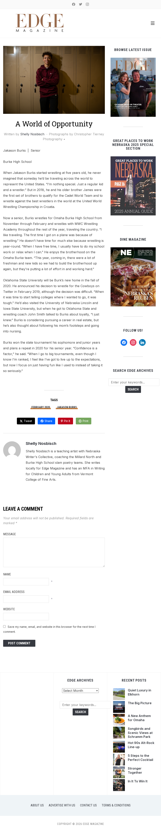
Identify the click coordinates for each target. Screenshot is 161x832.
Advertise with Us (62, 805)
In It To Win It (137, 781)
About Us (37, 805)
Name (7, 574)
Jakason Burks (67, 407)
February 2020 (40, 407)
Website (9, 609)
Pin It (67, 421)
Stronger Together (135, 770)
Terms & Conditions (116, 805)
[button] (153, 23)
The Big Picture (140, 703)
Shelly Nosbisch (32, 134)
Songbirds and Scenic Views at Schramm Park (140, 733)
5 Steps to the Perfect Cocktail (141, 758)
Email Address (14, 592)
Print (85, 421)
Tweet (28, 421)
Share (48, 421)
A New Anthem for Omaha (139, 718)
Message (9, 534)
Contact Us (88, 805)
